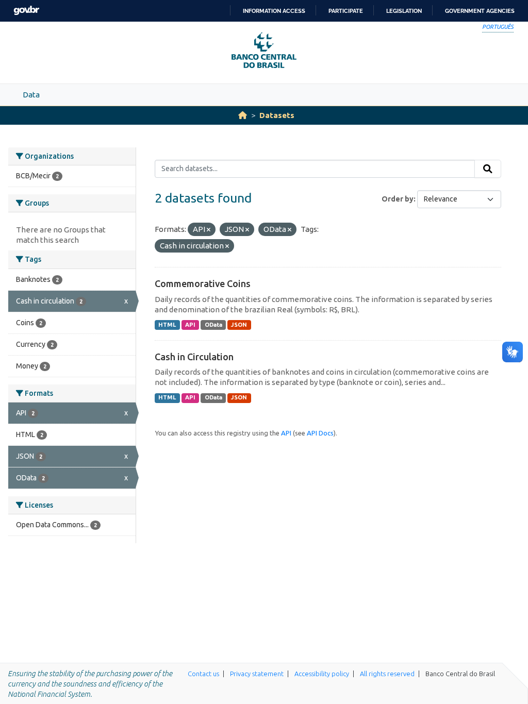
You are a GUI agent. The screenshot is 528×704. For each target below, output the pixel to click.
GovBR (26, 10)
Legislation (404, 10)
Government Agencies (480, 10)
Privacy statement (257, 673)
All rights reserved (387, 673)
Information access (274, 10)
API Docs (320, 433)
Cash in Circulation (194, 356)
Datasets (276, 115)
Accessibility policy (321, 673)
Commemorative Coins (203, 283)
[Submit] (487, 169)
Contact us (203, 673)
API (190, 325)
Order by (398, 199)
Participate (345, 10)
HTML (167, 325)
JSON (239, 325)
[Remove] (208, 230)
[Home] (242, 115)
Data (31, 94)
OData (213, 325)
